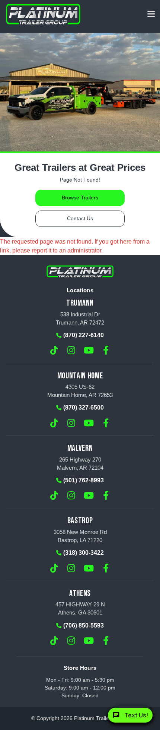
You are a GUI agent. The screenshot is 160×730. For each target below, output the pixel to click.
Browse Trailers (80, 198)
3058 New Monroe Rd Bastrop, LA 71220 (80, 536)
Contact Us (80, 218)
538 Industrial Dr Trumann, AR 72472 (80, 318)
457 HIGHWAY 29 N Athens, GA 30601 (80, 608)
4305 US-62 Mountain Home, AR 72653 (80, 391)
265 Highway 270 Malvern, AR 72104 (80, 463)
